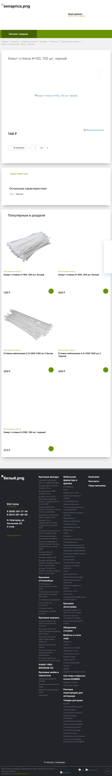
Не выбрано (12, 506)
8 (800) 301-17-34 (17, 511)
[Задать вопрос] (108, 269)
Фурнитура (92, 34)
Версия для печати (95, 130)
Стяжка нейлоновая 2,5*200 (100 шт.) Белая (28, 353)
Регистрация (79, 16)
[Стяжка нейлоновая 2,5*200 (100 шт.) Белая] (29, 324)
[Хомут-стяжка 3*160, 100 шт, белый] (29, 245)
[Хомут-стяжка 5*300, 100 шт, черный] (29, 403)
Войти (70, 16)
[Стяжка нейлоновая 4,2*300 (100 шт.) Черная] (83, 324)
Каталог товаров (18, 34)
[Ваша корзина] (106, 14)
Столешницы (59, 34)
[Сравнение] (99, 14)
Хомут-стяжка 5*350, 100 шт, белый (78, 274)
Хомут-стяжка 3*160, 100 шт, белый (24, 274)
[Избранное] (93, 14)
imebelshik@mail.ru (14, 535)
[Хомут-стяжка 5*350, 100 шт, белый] (83, 245)
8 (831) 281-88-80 (17, 514)
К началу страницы (55, 762)
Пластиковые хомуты (12, 271)
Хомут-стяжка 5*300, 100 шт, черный (24, 432)
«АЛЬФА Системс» (21, 774)
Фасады (43, 34)
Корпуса (76, 34)
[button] (57, 14)
